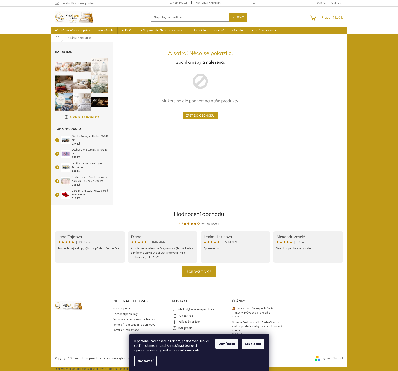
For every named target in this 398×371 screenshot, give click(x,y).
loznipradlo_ (186, 328)
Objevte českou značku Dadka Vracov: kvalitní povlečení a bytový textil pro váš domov (257, 327)
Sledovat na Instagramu (85, 117)
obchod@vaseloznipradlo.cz (196, 309)
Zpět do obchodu (200, 115)
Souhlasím (253, 343)
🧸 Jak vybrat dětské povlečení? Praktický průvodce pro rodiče (252, 311)
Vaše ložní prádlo (189, 322)
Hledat (238, 17)
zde (197, 350)
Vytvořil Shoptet (333, 358)
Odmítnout (227, 343)
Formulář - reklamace (126, 330)
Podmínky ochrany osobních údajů (134, 319)
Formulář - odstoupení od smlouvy (134, 325)
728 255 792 (185, 316)
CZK (320, 3)
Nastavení (145, 361)
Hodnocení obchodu (199, 214)
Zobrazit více (199, 272)
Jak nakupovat (177, 3)
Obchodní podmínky (208, 3)
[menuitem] (72, 30)
